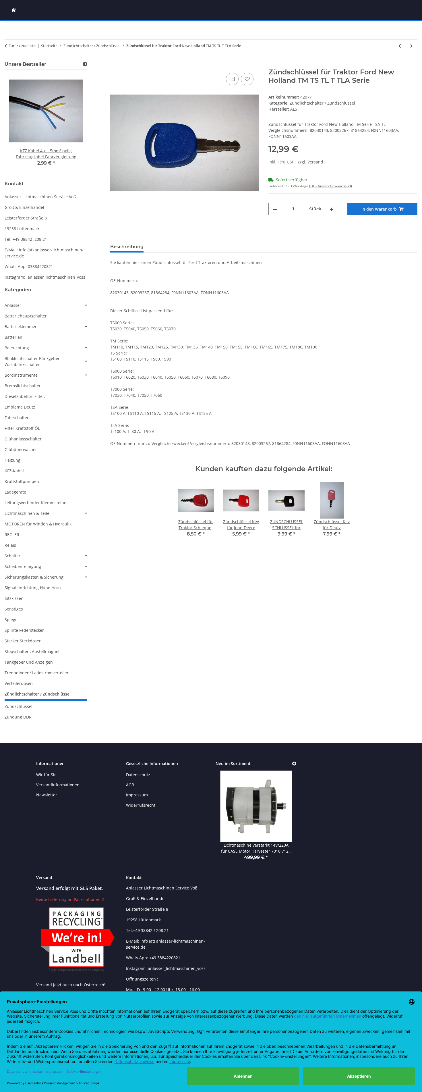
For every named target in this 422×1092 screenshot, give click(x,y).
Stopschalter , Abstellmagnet (32, 651)
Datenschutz (138, 774)
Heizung (12, 460)
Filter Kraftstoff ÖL (22, 428)
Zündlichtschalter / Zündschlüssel (322, 103)
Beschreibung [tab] (127, 246)
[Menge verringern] (275, 209)
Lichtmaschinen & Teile (27, 513)
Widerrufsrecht (140, 805)
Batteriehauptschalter (26, 316)
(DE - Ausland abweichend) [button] (330, 186)
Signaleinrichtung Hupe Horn (33, 587)
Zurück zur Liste (22, 45)
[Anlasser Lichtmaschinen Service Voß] (14, 10)
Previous (19, 124)
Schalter (12, 555)
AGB (130, 784)
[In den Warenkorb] (114, 65)
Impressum (137, 795)
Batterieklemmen (21, 326)
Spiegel (12, 619)
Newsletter (46, 795)
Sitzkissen (14, 598)
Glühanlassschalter (23, 439)
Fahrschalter (17, 417)
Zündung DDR (18, 717)
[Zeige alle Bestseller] (85, 64)
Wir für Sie (46, 774)
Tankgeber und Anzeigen (29, 662)
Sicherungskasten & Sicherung (34, 577)
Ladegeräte (15, 492)
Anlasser (13, 305)
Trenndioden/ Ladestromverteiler (37, 672)
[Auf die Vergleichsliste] (232, 79)
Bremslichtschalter (23, 385)
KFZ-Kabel (14, 470)
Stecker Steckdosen (23, 641)
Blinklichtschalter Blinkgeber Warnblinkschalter (32, 361)
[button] (46, 305)
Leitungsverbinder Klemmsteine (35, 502)
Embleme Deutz (20, 407)
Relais (10, 545)
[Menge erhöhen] (331, 209)
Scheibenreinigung (23, 566)
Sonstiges (14, 609)
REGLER (12, 534)
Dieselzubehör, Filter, (25, 396)
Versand (315, 162)
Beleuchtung (17, 347)
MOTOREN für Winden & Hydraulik (38, 524)
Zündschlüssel (18, 706)
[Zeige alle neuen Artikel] (294, 763)
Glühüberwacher (21, 449)
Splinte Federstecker (24, 630)
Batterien (13, 337)
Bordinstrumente (21, 375)
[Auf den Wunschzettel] (247, 79)
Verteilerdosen (19, 683)
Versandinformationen (58, 784)
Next (73, 124)
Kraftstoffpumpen (22, 481)
